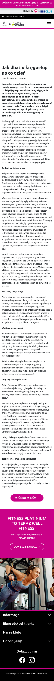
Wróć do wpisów (26, 498)
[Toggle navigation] (49, 23)
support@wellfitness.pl (17, 16)
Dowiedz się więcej (26, 546)
